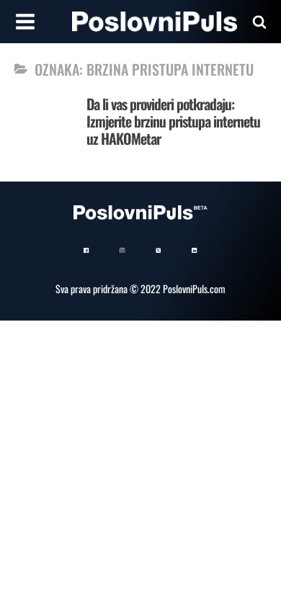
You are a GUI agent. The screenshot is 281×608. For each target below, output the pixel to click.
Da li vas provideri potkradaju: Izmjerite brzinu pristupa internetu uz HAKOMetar (173, 121)
